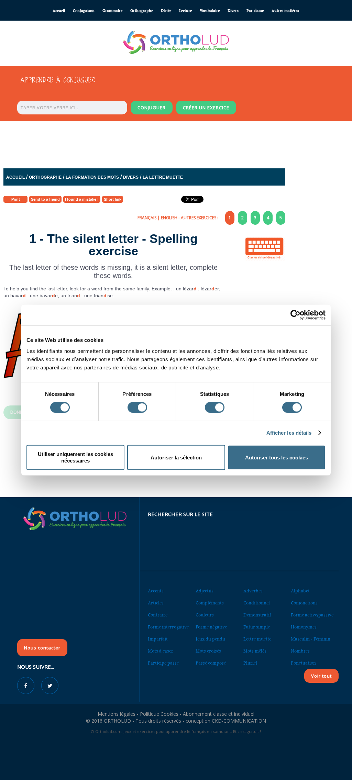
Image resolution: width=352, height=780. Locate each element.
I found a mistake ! (82, 199)
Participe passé (163, 663)
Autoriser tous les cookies (276, 457)
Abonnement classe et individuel (218, 714)
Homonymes (304, 627)
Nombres (300, 651)
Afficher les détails (289, 433)
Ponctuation (303, 663)
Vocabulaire (210, 10)
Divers (233, 10)
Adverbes (253, 591)
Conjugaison (84, 10)
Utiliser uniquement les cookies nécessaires (75, 457)
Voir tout (321, 676)
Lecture (185, 10)
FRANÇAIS (147, 218)
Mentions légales (116, 714)
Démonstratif (257, 615)
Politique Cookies (159, 714)
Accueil (59, 10)
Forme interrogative (168, 627)
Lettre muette (257, 639)
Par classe (255, 10)
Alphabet (300, 591)
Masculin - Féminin (310, 639)
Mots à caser (160, 651)
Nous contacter (42, 648)
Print (15, 199)
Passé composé (211, 663)
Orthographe (141, 10)
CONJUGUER (152, 107)
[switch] (137, 407)
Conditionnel (256, 603)
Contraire (157, 615)
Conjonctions (304, 603)
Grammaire (112, 10)
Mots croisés (208, 651)
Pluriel (250, 663)
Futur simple (256, 627)
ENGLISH (169, 218)
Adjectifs (204, 591)
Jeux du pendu (210, 639)
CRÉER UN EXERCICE (206, 107)
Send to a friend (45, 199)
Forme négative (211, 627)
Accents (156, 591)
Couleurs (205, 615)
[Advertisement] (176, 142)
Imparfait (158, 639)
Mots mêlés (254, 651)
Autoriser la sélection (176, 457)
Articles (156, 603)
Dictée (166, 10)
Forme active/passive (312, 615)
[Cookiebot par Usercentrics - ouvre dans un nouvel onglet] (295, 315)
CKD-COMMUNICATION (239, 720)
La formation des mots (92, 177)
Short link (112, 199)
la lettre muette (163, 177)
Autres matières (285, 10)
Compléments (210, 603)
